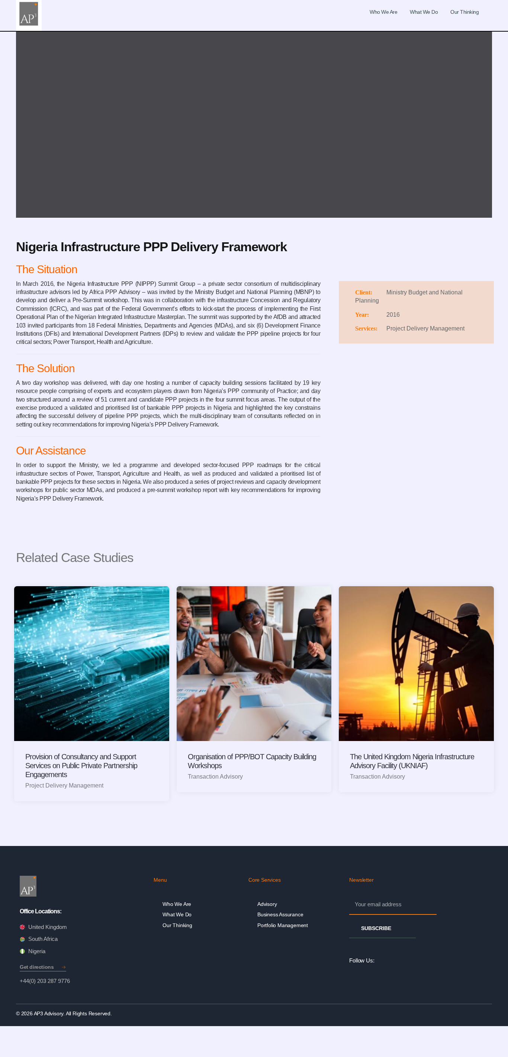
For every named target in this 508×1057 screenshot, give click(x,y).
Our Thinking (464, 12)
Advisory (267, 904)
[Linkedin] (381, 960)
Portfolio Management (282, 925)
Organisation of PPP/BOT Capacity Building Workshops (252, 761)
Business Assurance (280, 914)
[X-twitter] (415, 960)
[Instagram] (398, 960)
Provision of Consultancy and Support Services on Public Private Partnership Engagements (81, 766)
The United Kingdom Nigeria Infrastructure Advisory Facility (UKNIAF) (412, 761)
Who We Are (383, 12)
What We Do (424, 12)
